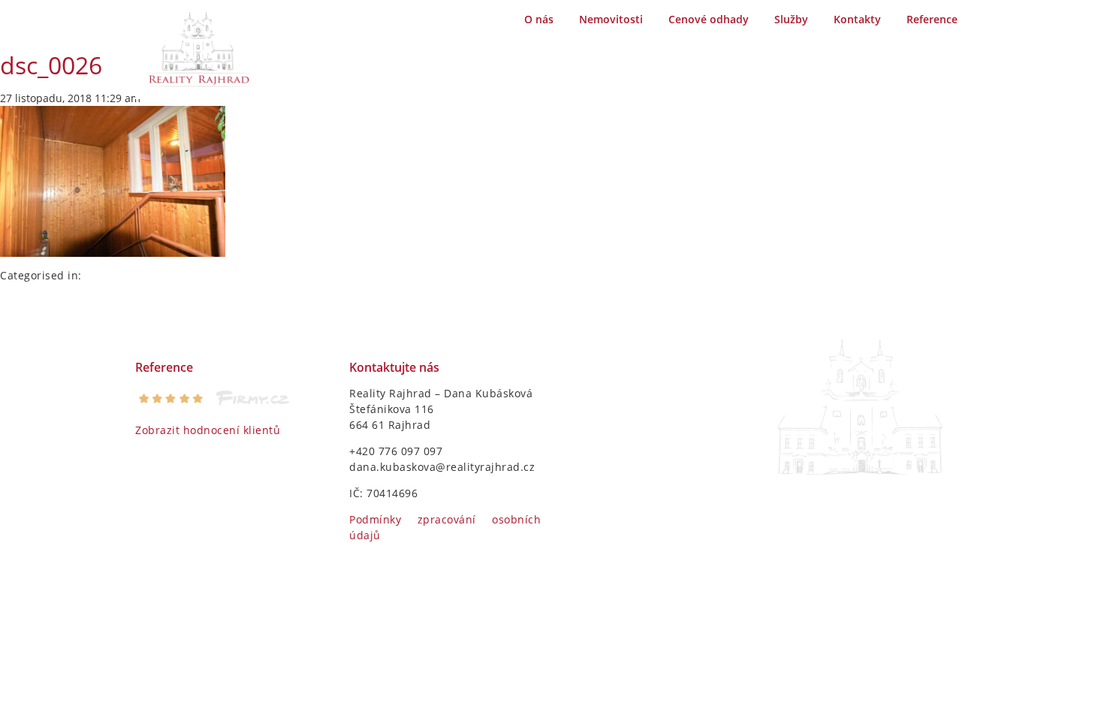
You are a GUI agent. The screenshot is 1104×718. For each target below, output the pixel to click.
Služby (791, 19)
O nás (539, 19)
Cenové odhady (708, 19)
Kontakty (857, 19)
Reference (932, 19)
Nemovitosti (611, 19)
